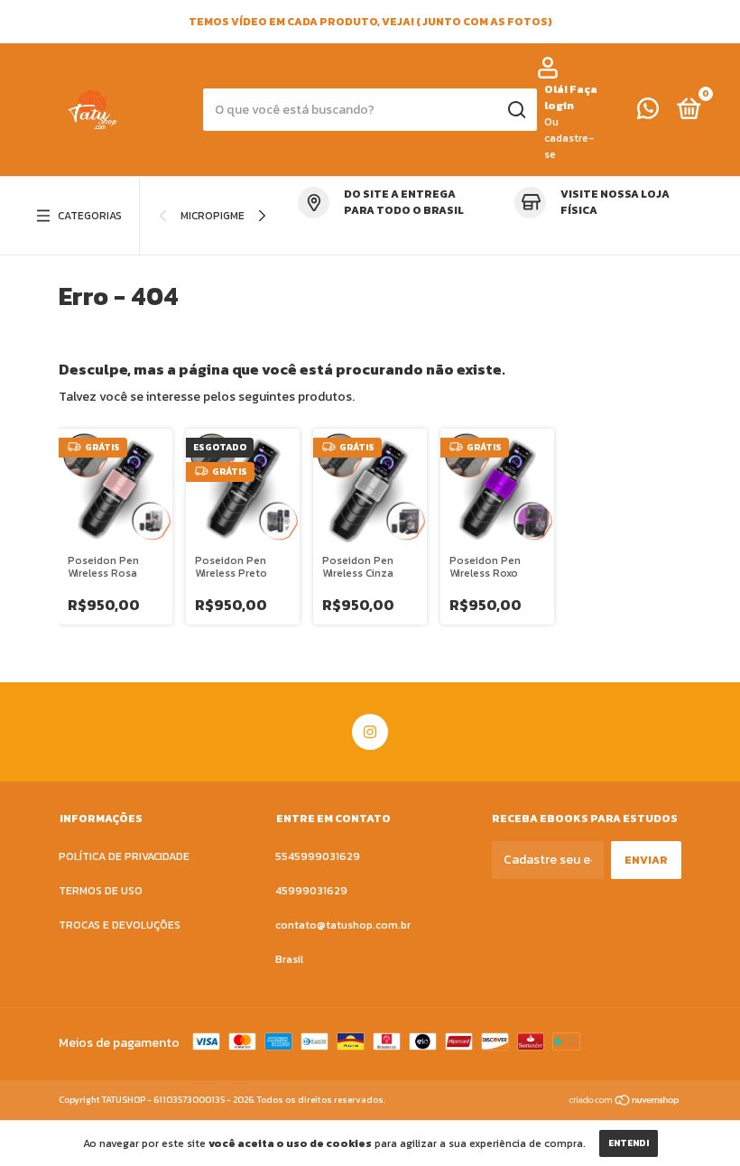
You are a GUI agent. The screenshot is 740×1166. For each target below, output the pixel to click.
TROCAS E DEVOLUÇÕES (119, 925)
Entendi (628, 1143)
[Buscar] (516, 110)
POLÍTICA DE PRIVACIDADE (124, 856)
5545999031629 (317, 856)
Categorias (90, 216)
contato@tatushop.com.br (343, 925)
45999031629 (311, 891)
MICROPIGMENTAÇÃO (232, 216)
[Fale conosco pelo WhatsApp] (648, 113)
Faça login (570, 97)
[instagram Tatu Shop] (370, 732)
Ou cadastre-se (569, 138)
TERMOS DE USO (101, 891)
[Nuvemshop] (625, 1101)
